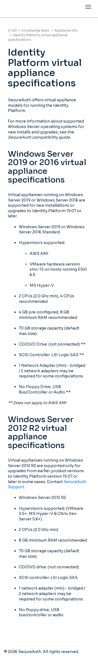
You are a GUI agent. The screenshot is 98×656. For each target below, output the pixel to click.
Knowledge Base (35, 30)
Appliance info (66, 30)
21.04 (12, 30)
